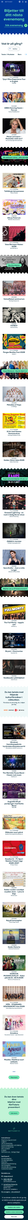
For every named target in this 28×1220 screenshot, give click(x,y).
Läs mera (14, 1113)
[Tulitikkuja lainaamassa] (14, 181)
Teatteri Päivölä (14, 192)
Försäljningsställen (7, 1160)
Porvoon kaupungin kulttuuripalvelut (14, 140)
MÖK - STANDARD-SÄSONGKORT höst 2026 (14, 1005)
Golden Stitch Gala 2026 (14, 460)
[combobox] (14, 25)
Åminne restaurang (14, 516)
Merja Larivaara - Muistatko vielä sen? (14, 138)
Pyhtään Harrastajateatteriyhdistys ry (14, 834)
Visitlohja (14, 83)
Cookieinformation (7, 1168)
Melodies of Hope (14, 405)
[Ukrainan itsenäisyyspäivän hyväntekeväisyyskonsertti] (14, 732)
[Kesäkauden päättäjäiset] (14, 667)
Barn (19, 54)
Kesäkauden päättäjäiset (14, 678)
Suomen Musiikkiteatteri (14, 111)
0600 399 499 (8, 1179)
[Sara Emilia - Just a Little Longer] (14, 557)
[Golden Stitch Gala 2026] (14, 450)
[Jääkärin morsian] (14, 531)
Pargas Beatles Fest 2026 (14, 352)
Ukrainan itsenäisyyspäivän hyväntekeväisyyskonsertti (14, 744)
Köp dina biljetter (14, 265)
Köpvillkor (4, 1162)
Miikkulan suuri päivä (14, 832)
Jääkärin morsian (14, 541)
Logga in (4, 1141)
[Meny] (2, 2)
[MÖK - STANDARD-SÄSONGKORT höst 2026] (14, 994)
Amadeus (14, 1033)
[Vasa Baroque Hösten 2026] (14, 234)
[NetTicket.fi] (14, 1131)
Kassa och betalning (7, 1147)
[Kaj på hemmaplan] (14, 910)
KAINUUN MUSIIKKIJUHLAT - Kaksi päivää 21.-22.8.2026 (14, 976)
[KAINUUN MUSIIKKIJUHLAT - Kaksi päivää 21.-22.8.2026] (14, 963)
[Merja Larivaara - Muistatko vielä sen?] (14, 126)
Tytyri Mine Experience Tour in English (14, 80)
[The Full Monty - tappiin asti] (14, 612)
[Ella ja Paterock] (14, 207)
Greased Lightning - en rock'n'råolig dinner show (14, 514)
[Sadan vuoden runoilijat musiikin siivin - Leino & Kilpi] (14, 879)
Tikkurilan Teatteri (14, 1063)
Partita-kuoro (14, 895)
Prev (3, 54)
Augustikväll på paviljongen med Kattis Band (14, 804)
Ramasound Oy (14, 327)
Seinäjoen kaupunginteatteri (14, 543)
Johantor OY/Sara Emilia (14, 571)
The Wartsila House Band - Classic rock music (14, 774)
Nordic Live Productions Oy (14, 979)
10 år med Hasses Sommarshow (14, 433)
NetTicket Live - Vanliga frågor (10, 1152)
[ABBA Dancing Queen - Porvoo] (14, 97)
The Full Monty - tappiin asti (14, 624)
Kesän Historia (14, 947)
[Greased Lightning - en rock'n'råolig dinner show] (14, 502)
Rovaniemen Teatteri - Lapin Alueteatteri (14, 1034)
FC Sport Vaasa (14, 864)
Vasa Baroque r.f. (14, 248)
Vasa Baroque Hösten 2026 (14, 245)
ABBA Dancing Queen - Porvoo (14, 109)
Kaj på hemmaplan (14, 920)
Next (26, 54)
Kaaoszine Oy (14, 653)
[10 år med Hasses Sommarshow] (14, 421)
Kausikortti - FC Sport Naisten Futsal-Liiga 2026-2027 (14, 861)
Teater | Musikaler (7, 54)
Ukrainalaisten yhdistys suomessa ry (14, 748)
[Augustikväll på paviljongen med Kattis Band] (14, 791)
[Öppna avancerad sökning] (26, 25)
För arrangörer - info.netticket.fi (10, 1192)
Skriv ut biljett (5, 1148)
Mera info (14, 1216)
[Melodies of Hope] (14, 394)
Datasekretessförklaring (8, 1163)
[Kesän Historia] (14, 937)
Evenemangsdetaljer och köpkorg (11, 1145)
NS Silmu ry (14, 626)
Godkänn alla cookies (14, 1207)
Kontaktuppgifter (6, 1158)
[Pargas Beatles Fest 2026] (14, 342)
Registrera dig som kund (8, 1140)
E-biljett (3, 1150)
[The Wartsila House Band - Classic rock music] (14, 762)
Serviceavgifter (6, 1165)
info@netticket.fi (8, 1176)
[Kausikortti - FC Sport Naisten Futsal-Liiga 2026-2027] (14, 848)
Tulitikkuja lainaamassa (14, 191)
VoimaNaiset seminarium (14, 299)
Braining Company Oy (14, 300)
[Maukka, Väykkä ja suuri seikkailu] (14, 1049)
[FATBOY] (14, 315)
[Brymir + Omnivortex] (14, 641)
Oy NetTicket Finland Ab (10, 1184)
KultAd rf (14, 354)
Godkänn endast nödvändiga (14, 1212)
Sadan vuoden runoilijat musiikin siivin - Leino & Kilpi (14, 892)
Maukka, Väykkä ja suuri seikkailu (14, 1061)
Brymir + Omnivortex (14, 651)
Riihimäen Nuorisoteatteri (14, 219)
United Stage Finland (14, 922)
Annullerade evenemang (8, 1167)
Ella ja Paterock (14, 218)
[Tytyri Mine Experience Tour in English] (14, 69)
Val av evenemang (6, 1143)
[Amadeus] (14, 1023)
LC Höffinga (14, 406)
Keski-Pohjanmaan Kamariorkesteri (14, 1008)
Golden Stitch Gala (14, 461)
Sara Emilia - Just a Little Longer (14, 569)
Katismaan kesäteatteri (14, 948)
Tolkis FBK (14, 807)
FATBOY (14, 326)
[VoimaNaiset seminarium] (14, 288)
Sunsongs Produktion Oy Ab (14, 435)
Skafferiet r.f (14, 776)
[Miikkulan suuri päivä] (14, 822)
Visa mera (14, 1077)
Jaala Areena (14, 679)
